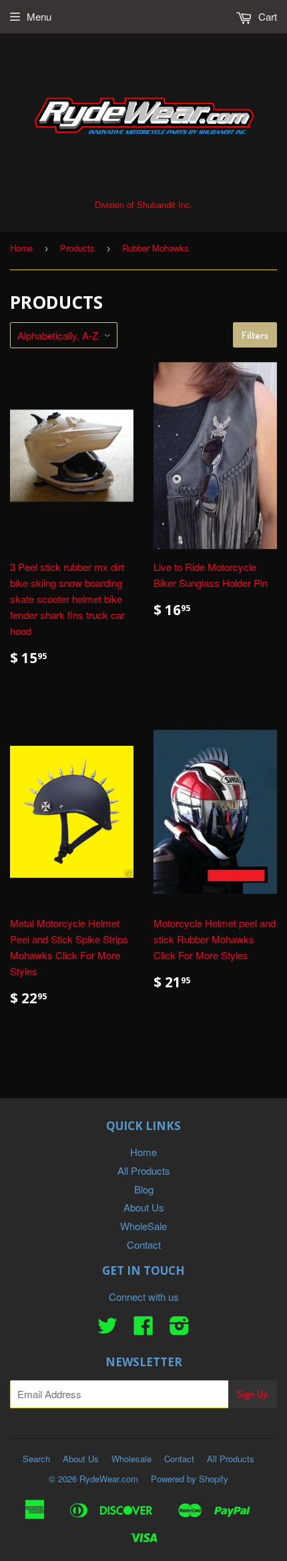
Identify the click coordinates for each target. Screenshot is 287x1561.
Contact (144, 1244)
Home (21, 247)
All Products (143, 1170)
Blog (144, 1189)
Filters (255, 335)
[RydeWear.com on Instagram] (180, 1329)
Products (77, 247)
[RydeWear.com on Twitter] (107, 1329)
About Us (143, 1207)
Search (36, 1458)
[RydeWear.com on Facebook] (143, 1329)
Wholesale (131, 1458)
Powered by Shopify (189, 1478)
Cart (266, 16)
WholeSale (143, 1226)
